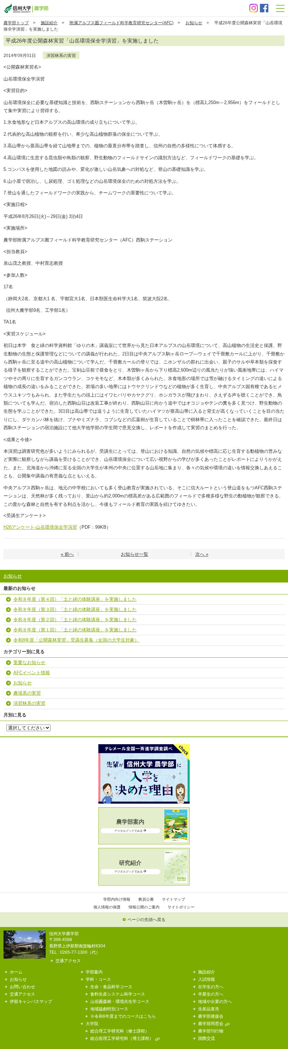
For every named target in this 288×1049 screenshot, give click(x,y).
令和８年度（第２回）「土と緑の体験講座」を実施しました (75, 619)
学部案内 (94, 972)
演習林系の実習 (61, 55)
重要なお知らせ (29, 662)
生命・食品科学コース (111, 986)
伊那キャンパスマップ (31, 1001)
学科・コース (98, 979)
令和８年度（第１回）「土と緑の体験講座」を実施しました (75, 629)
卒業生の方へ (210, 994)
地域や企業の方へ (215, 1001)
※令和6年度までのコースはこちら (123, 1016)
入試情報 (206, 979)
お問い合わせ (22, 986)
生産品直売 (208, 1008)
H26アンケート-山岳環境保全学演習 (40, 527)
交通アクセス (68, 960)
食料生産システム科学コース (117, 994)
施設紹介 (49, 22)
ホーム (16, 972)
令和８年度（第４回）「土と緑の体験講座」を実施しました (75, 599)
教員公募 (146, 899)
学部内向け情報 (116, 899)
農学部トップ (16, 22)
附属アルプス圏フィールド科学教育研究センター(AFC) (122, 22)
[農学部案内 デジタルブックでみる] (144, 840)
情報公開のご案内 (144, 907)
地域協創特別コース (109, 1008)
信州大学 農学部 (26, 8)
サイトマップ (173, 899)
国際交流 (206, 1038)
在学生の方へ (210, 986)
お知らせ (193, 22)
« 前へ (67, 554)
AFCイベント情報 (31, 672)
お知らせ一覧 (134, 554)
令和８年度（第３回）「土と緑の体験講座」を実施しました (75, 609)
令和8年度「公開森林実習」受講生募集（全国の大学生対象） (76, 640)
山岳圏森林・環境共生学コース (119, 1001)
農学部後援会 (210, 1016)
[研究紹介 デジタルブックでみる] (144, 881)
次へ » (201, 554)
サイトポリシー (181, 907)
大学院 (92, 1023)
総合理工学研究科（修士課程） (119, 1031)
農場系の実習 (27, 693)
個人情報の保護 (106, 907)
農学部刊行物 (210, 1031)
